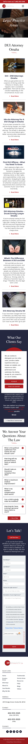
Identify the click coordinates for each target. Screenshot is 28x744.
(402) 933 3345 (20, 1)
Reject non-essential (14, 386)
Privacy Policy (10, 742)
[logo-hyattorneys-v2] (14, 660)
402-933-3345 (14, 713)
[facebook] (7, 731)
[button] (14, 451)
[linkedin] (20, 731)
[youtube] (17, 731)
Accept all (14, 381)
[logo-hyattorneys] (8, 5)
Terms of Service (17, 742)
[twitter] (10, 731)
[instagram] (14, 731)
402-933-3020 (14, 719)
